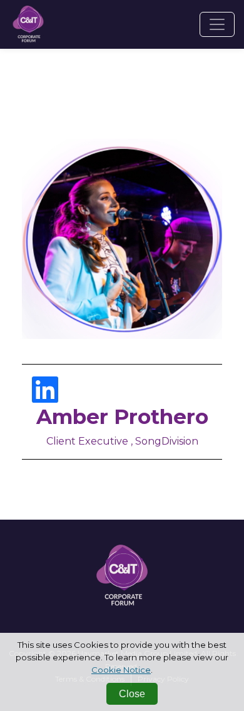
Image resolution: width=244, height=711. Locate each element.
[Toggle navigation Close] (217, 24)
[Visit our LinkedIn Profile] (45, 397)
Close (132, 693)
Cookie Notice (121, 670)
